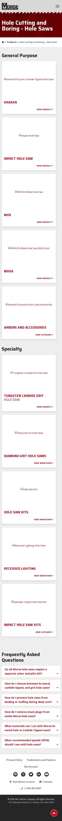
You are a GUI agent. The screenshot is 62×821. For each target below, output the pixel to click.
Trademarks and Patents (41, 760)
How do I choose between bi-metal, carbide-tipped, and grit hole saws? (28, 685)
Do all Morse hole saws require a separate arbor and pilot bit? (26, 671)
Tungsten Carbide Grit (24, 398)
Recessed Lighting (20, 569)
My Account (31, 766)
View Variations (43, 463)
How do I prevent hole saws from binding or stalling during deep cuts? (28, 700)
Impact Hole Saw (19, 159)
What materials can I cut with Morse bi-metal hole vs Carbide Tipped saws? (30, 728)
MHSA (9, 271)
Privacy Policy (14, 760)
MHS (8, 215)
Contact (47, 781)
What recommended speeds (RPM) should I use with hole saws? (27, 742)
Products (11, 42)
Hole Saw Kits (16, 512)
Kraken (10, 102)
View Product (44, 109)
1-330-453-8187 (32, 788)
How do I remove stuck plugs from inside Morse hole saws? (27, 714)
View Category (43, 334)
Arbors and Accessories (25, 327)
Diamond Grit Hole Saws (25, 456)
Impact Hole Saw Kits (22, 625)
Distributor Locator (23, 781)
